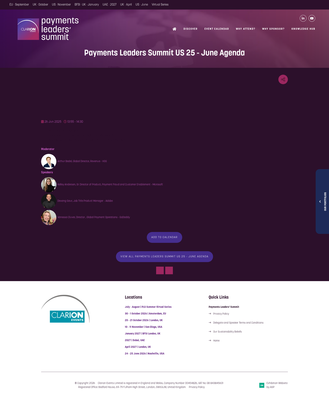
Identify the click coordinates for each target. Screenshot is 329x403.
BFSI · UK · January (87, 4)
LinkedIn (303, 18)
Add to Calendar (164, 237)
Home (174, 29)
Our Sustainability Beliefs (227, 331)
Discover (191, 29)
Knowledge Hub (303, 29)
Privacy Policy (221, 314)
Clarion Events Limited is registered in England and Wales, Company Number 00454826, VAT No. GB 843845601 (160, 383)
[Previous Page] (160, 270)
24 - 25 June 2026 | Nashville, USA (144, 353)
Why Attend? (245, 29)
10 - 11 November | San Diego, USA (143, 327)
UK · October (40, 4)
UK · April (126, 4)
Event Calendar (216, 29)
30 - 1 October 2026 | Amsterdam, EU (145, 313)
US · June (142, 4)
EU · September (19, 4)
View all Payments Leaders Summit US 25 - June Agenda (164, 256)
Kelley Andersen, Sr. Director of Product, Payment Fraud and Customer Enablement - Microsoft (110, 184)
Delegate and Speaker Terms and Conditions (238, 322)
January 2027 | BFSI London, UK (142, 333)
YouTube (311, 18)
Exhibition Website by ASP (277, 385)
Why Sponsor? (273, 29)
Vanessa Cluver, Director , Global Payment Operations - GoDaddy (93, 217)
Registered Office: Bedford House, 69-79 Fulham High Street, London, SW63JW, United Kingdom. (132, 387)
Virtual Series (160, 4)
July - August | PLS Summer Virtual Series (148, 307)
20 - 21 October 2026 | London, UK (144, 320)
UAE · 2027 (110, 4)
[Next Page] (169, 270)
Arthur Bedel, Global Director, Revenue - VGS (82, 161)
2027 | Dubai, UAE (135, 340)
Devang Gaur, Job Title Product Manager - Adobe (85, 201)
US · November (61, 4)
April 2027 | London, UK (138, 347)
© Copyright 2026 (85, 383)
